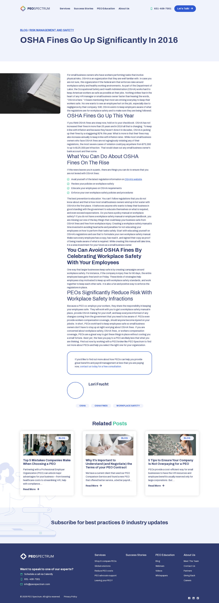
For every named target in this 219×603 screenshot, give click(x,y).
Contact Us (189, 566)
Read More (29, 489)
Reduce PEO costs (104, 571)
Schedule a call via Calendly (38, 574)
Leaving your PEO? (104, 580)
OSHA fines (101, 406)
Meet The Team (191, 561)
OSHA (82, 406)
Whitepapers (162, 575)
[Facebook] (189, 598)
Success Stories (83, 8)
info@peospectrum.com (37, 584)
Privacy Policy (70, 597)
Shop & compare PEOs (106, 561)
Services (65, 8)
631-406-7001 (162, 8)
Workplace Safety (128, 406)
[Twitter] (198, 598)
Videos (159, 571)
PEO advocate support (106, 575)
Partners (188, 571)
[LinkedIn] (193, 598)
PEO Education (106, 8)
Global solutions (103, 566)
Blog (24, 30)
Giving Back (189, 575)
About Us (124, 8)
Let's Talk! (183, 8)
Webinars (160, 566)
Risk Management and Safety (51, 30)
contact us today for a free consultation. (101, 366)
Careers (187, 580)
